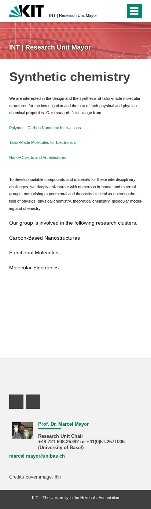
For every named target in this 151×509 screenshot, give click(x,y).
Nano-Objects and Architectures (37, 157)
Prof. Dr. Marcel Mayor (63, 424)
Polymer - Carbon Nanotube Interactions (45, 128)
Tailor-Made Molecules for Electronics (42, 142)
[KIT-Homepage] (26, 10)
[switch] (118, 11)
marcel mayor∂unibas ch (37, 456)
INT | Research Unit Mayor (73, 15)
